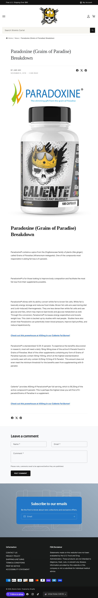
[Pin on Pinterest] (85, 70)
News (17, 38)
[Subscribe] (74, 516)
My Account (87, 2)
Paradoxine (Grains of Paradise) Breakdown (37, 38)
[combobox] (49, 30)
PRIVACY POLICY (13, 556)
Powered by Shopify (28, 589)
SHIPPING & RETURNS (15, 559)
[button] (3, 16)
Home (10, 38)
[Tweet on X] (81, 70)
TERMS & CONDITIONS (15, 563)
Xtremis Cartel (16, 589)
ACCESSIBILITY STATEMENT (18, 569)
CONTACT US (11, 553)
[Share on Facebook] (77, 70)
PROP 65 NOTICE (13, 566)
